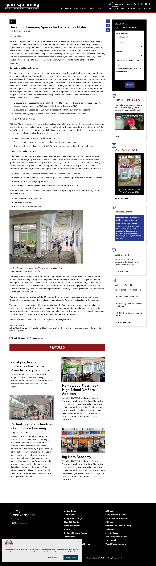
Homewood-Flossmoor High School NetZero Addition (80, 389)
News (76, 9)
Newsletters (136, 9)
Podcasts (102, 9)
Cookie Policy (72, 552)
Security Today (111, 533)
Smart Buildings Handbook (126, 296)
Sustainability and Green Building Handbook (129, 304)
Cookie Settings (52, 557)
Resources (112, 9)
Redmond (109, 529)
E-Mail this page (18, 338)
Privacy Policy (134, 60)
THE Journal (110, 540)
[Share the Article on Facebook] (107, 21)
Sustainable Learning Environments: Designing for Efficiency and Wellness (127, 262)
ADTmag (109, 511)
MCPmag (109, 522)
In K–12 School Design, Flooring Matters (128, 314)
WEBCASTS (122, 254)
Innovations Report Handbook (128, 289)
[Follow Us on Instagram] (142, 4)
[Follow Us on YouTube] (146, 4)
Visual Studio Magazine (115, 544)
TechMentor (69, 536)
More (146, 9)
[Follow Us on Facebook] (139, 4)
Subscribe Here (121, 198)
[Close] (78, 541)
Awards (124, 9)
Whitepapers (124, 285)
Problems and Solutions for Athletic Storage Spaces (128, 218)
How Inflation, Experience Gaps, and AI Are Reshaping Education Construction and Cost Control (128, 107)
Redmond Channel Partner (75, 533)
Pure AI (67, 529)
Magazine (65, 9)
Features (84, 9)
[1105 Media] (23, 536)
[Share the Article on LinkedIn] (107, 25)
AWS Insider (69, 514)
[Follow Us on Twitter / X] (132, 4)
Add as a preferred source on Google (117, 4)
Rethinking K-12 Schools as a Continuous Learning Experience (32, 428)
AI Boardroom (70, 511)
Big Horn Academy (76, 456)
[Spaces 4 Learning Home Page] (22, 6)
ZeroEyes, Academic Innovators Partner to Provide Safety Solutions (30, 366)
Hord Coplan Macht (64, 319)
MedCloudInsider (71, 525)
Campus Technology (73, 518)
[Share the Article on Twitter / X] (107, 29)
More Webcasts (121, 271)
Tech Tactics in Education (116, 536)
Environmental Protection (116, 518)
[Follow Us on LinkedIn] (128, 4)
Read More (120, 238)
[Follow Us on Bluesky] (135, 4)
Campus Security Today (115, 514)
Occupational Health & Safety (118, 525)
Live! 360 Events (71, 522)
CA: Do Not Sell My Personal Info (110, 558)
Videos (92, 9)
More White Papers (123, 322)
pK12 (13, 21)
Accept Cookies (71, 557)
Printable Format (36, 338)
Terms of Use (92, 558)
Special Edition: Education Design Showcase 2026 (129, 190)
